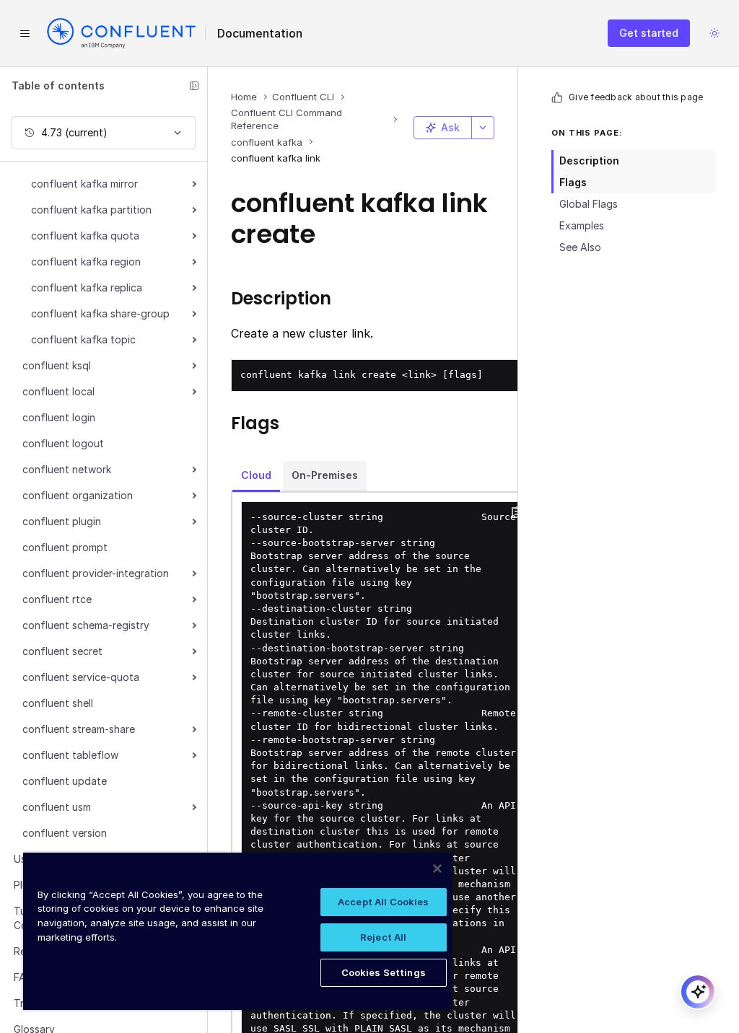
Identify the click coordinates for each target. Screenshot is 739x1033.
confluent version (64, 833)
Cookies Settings (383, 972)
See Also (580, 247)
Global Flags (588, 204)
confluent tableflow (70, 755)
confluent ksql (56, 365)
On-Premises (325, 475)
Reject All (383, 937)
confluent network (66, 469)
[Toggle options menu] (483, 128)
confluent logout (63, 443)
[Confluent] (121, 33)
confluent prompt (65, 547)
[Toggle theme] (714, 33)
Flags (573, 182)
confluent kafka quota (85, 235)
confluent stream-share (78, 729)
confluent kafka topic (83, 339)
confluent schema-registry (85, 625)
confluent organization (77, 495)
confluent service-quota (80, 677)
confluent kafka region (86, 261)
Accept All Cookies (383, 901)
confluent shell (57, 703)
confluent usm (56, 807)
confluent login (58, 417)
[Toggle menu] (25, 33)
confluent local (58, 391)
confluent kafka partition (91, 209)
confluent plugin (61, 521)
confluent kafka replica (86, 287)
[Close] (437, 868)
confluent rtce (57, 599)
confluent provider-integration (95, 573)
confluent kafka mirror (84, 183)
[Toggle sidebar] (194, 86)
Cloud (256, 475)
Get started (648, 33)
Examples (581, 225)
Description (589, 160)
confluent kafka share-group (100, 313)
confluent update (64, 781)
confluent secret (62, 651)
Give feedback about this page (636, 97)
